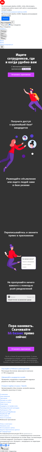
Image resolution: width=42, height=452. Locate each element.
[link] (3, 36)
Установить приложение (21, 74)
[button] (2, 41)
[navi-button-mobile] (2, 47)
